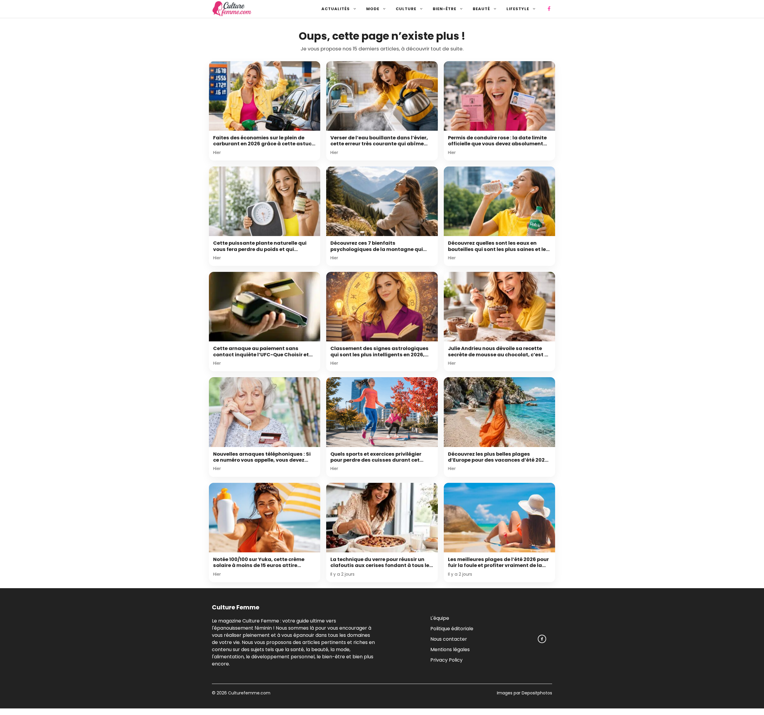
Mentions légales (450, 649)
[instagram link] (542, 639)
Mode (372, 9)
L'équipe (439, 617)
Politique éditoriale (451, 628)
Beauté (481, 9)
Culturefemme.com (248, 693)
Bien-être (444, 9)
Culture (406, 9)
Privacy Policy (446, 659)
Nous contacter (448, 638)
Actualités (335, 9)
